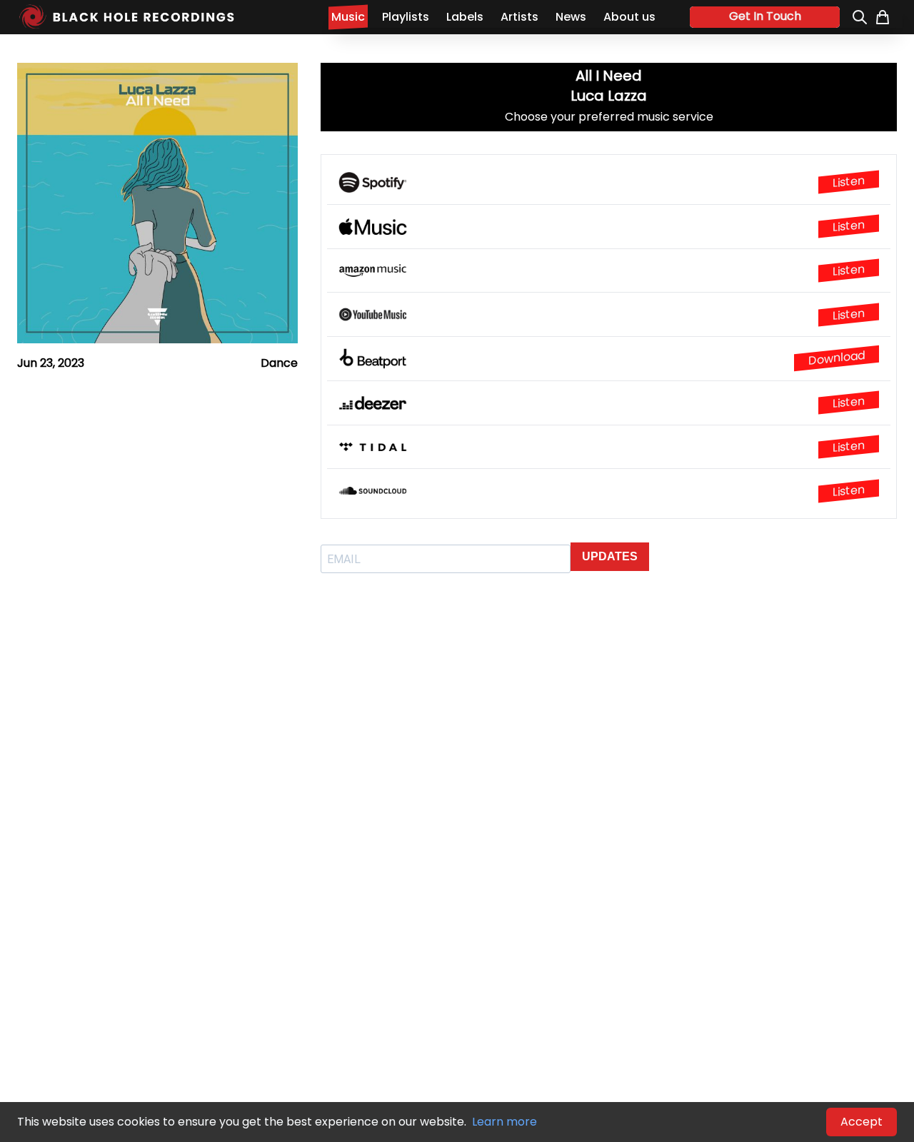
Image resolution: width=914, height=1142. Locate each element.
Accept (861, 1121)
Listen (849, 182)
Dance (279, 363)
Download (836, 358)
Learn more (504, 1121)
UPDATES (610, 556)
